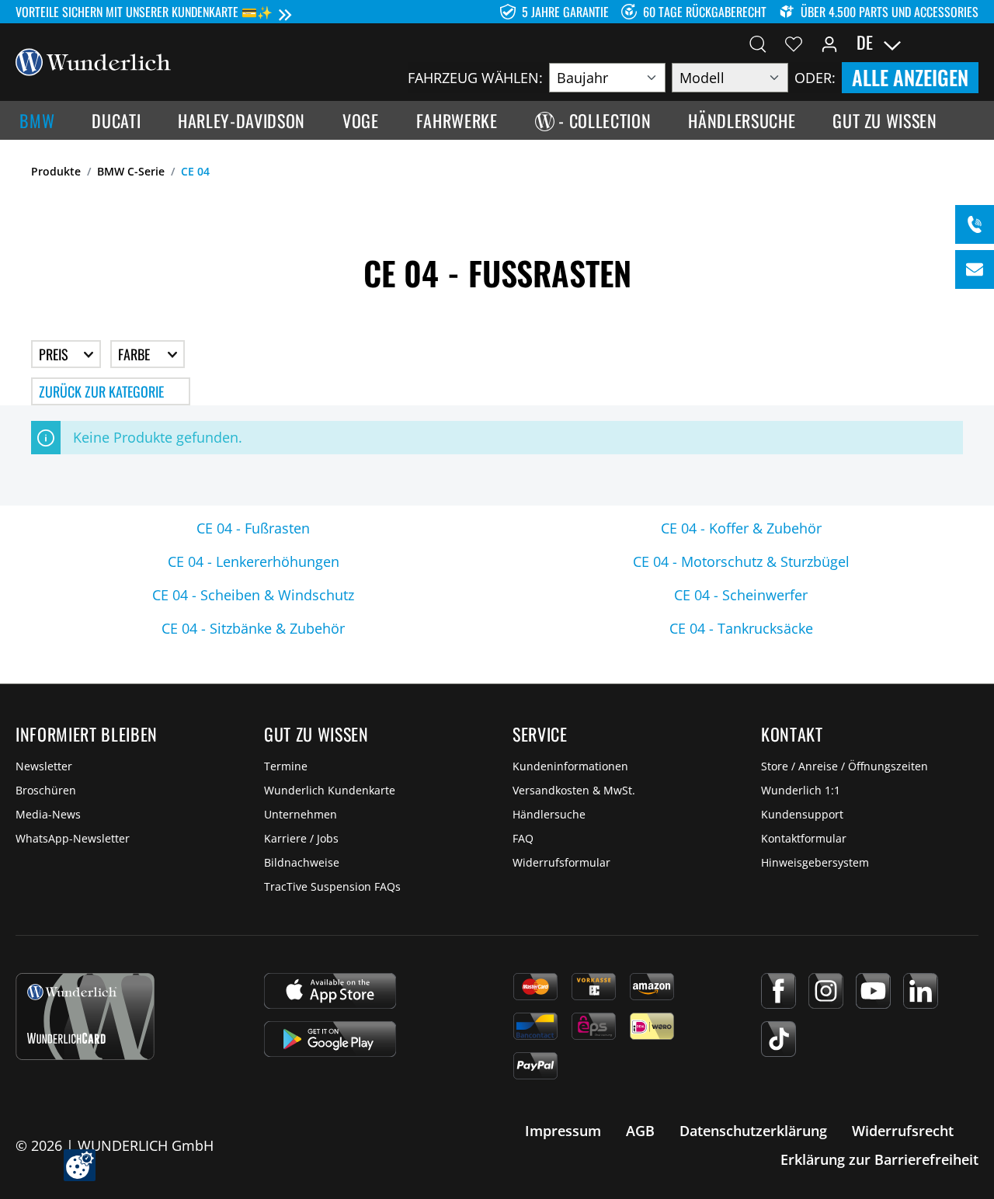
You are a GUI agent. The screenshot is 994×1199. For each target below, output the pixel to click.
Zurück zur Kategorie (101, 391)
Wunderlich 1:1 (800, 790)
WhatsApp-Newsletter (73, 838)
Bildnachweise (301, 862)
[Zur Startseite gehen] (93, 60)
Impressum (563, 1130)
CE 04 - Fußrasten (253, 528)
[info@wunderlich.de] (974, 269)
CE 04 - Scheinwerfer (741, 595)
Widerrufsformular (561, 862)
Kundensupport (802, 814)
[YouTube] (873, 991)
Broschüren (46, 790)
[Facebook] (778, 991)
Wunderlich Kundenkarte (329, 790)
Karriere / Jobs (301, 838)
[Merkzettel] (794, 42)
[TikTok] (778, 1039)
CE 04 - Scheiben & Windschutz (253, 595)
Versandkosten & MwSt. (574, 790)
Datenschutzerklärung (753, 1130)
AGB (640, 1130)
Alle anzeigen (910, 77)
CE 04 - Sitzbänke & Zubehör (253, 628)
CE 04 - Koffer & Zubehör (741, 528)
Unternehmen (300, 814)
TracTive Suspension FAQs (332, 886)
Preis (55, 354)
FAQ (523, 838)
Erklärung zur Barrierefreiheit (879, 1159)
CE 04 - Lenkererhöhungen (253, 561)
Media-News (48, 814)
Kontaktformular (803, 838)
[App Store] (330, 991)
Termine (286, 766)
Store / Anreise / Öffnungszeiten (844, 766)
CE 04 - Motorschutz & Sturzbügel (741, 561)
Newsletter (44, 766)
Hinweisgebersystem (815, 862)
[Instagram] (825, 991)
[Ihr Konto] (829, 42)
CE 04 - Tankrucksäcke (741, 628)
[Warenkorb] (969, 42)
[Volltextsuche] (758, 42)
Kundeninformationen (570, 766)
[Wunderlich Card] (85, 1016)
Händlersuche (549, 814)
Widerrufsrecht (903, 1130)
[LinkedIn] (920, 991)
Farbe (135, 354)
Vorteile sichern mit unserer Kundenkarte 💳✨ (144, 11)
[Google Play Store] (330, 1039)
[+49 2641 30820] (974, 224)
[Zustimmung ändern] (79, 1165)
